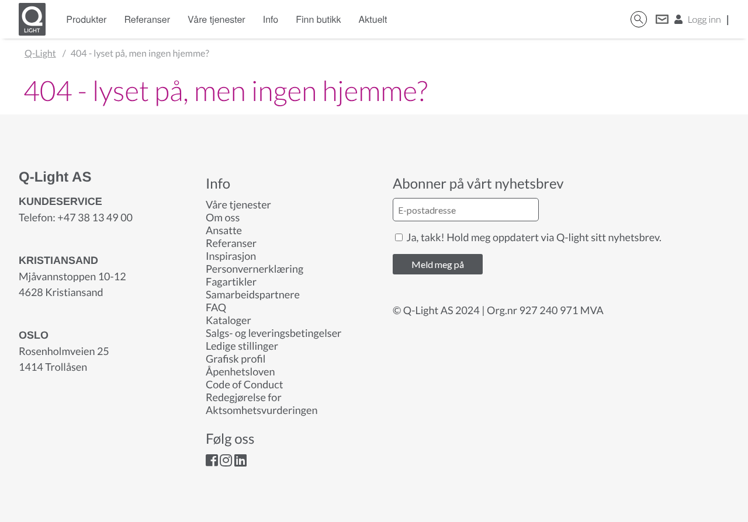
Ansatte (224, 230)
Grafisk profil (235, 358)
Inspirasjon (231, 255)
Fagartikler (231, 281)
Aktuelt (373, 19)
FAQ (216, 307)
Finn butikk (318, 19)
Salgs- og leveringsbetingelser (273, 332)
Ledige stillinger (242, 345)
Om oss (223, 217)
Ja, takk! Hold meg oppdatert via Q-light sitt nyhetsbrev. (533, 237)
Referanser (147, 19)
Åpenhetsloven (240, 371)
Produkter (86, 19)
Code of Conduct (244, 384)
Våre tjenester (216, 19)
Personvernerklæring (254, 268)
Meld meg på (437, 264)
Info (271, 19)
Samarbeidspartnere (253, 294)
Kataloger (228, 320)
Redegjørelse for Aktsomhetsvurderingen (261, 403)
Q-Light (40, 53)
